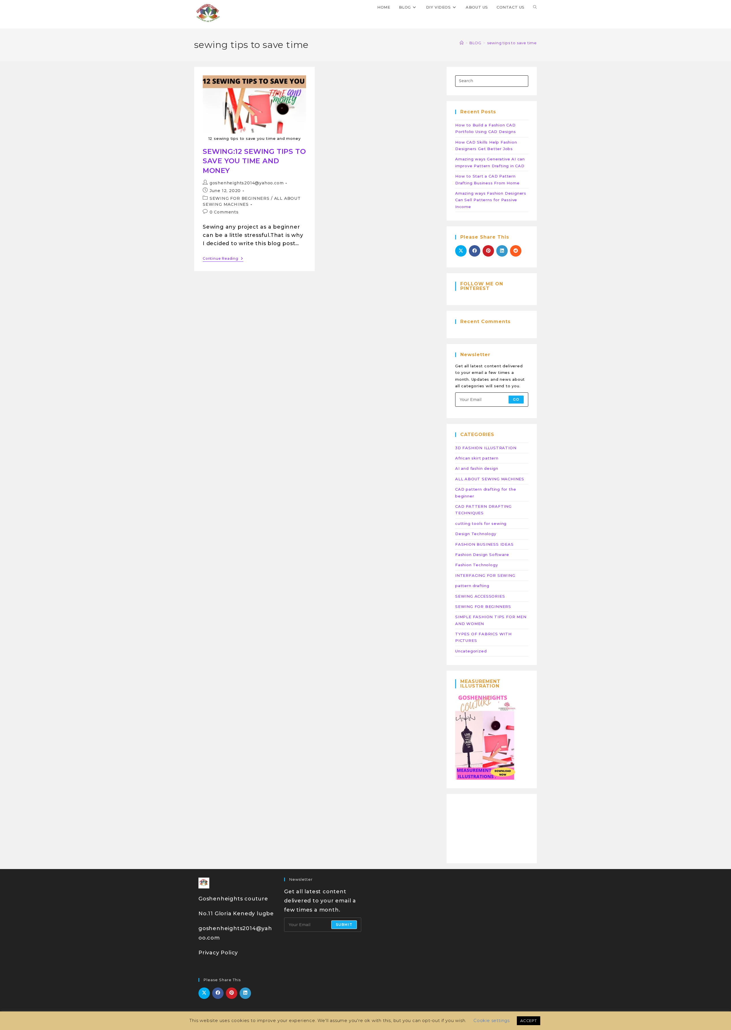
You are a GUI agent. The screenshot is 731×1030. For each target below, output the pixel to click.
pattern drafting (472, 585)
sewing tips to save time (512, 43)
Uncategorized (471, 651)
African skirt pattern (477, 458)
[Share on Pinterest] (488, 251)
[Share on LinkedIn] (502, 251)
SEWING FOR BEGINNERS (240, 198)
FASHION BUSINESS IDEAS (484, 544)
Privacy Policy (218, 953)
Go (516, 399)
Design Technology (475, 533)
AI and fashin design (476, 468)
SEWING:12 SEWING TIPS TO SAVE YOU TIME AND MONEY (254, 161)
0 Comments (224, 212)
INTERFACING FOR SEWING (485, 575)
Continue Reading (223, 259)
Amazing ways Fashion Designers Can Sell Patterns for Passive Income (490, 200)
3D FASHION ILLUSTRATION (485, 448)
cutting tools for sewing (481, 523)
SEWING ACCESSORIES (480, 596)
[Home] (462, 43)
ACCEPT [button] (528, 1020)
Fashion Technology (476, 565)
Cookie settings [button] (491, 1020)
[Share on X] (461, 251)
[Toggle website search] (535, 7)
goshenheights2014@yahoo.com (247, 183)
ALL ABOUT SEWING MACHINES (489, 479)
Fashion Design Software (482, 554)
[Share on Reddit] (515, 251)
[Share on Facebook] (474, 251)
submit (344, 924)
